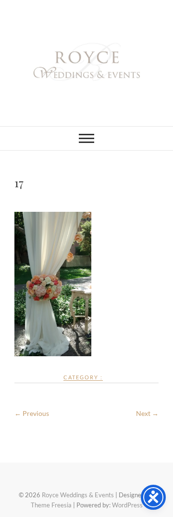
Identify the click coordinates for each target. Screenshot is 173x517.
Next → (147, 413)
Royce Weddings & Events (78, 495)
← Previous (31, 413)
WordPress (127, 505)
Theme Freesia (51, 505)
